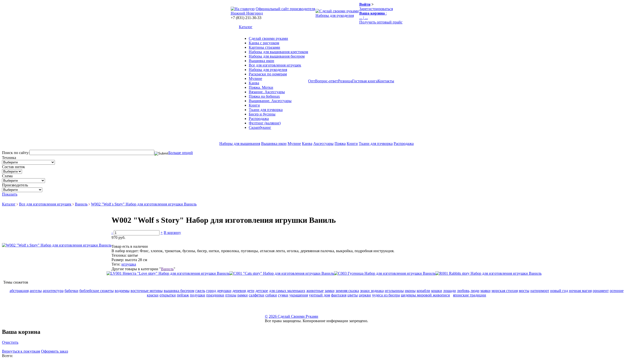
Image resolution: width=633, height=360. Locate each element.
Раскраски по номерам (268, 74)
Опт (311, 81)
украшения (298, 295)
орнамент (601, 291)
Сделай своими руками (268, 38)
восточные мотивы (147, 291)
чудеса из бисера (386, 295)
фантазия (338, 295)
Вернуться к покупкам (21, 351)
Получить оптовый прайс (381, 22)
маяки (485, 291)
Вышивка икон (261, 61)
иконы (410, 291)
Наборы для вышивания (239, 143)
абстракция (19, 291)
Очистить (10, 342)
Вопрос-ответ (326, 81)
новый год (559, 291)
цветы (352, 295)
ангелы (36, 291)
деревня (239, 291)
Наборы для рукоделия (335, 15)
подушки (197, 295)
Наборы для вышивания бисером (277, 56)
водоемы (122, 291)
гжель (200, 291)
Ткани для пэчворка (266, 110)
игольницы (394, 291)
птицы (230, 295)
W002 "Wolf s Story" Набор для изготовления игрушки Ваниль (144, 204)
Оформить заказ (54, 351)
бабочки (71, 291)
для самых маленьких (287, 291)
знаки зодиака (372, 291)
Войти (364, 4)
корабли (423, 291)
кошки (436, 291)
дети (250, 291)
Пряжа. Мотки (261, 87)
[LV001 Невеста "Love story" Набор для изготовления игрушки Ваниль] (168, 273)
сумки (283, 295)
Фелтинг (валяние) (265, 123)
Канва (254, 83)
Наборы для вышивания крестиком (278, 52)
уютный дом (319, 295)
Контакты (386, 81)
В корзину (172, 232)
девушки (224, 291)
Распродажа (259, 118)
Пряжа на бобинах (264, 96)
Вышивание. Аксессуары (270, 101)
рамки (242, 295)
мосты (524, 291)
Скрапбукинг (260, 127)
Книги (254, 105)
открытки (167, 295)
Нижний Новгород (247, 13)
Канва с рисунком (264, 43)
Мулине (255, 78)
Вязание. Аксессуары (267, 92)
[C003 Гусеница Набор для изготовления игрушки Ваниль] (384, 273)
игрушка (128, 264)
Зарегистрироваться (376, 9)
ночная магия (580, 291)
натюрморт (539, 291)
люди (475, 291)
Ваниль (81, 204)
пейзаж (183, 295)
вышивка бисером (179, 291)
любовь (463, 291)
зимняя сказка (347, 291)
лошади (449, 291)
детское (261, 291)
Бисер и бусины (262, 114)
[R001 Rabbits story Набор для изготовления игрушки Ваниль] (488, 273)
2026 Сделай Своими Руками (293, 316)
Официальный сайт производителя (285, 9)
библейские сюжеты (96, 291)
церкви (365, 295)
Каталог (245, 27)
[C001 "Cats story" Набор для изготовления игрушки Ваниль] (281, 273)
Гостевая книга (365, 81)
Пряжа (340, 143)
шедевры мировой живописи (425, 295)
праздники (215, 295)
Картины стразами (264, 47)
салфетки (256, 295)
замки (330, 291)
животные (315, 291)
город (211, 291)
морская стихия (505, 291)
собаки (271, 295)
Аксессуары (323, 143)
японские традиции (469, 295)
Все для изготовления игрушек (275, 65)
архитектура (53, 291)
